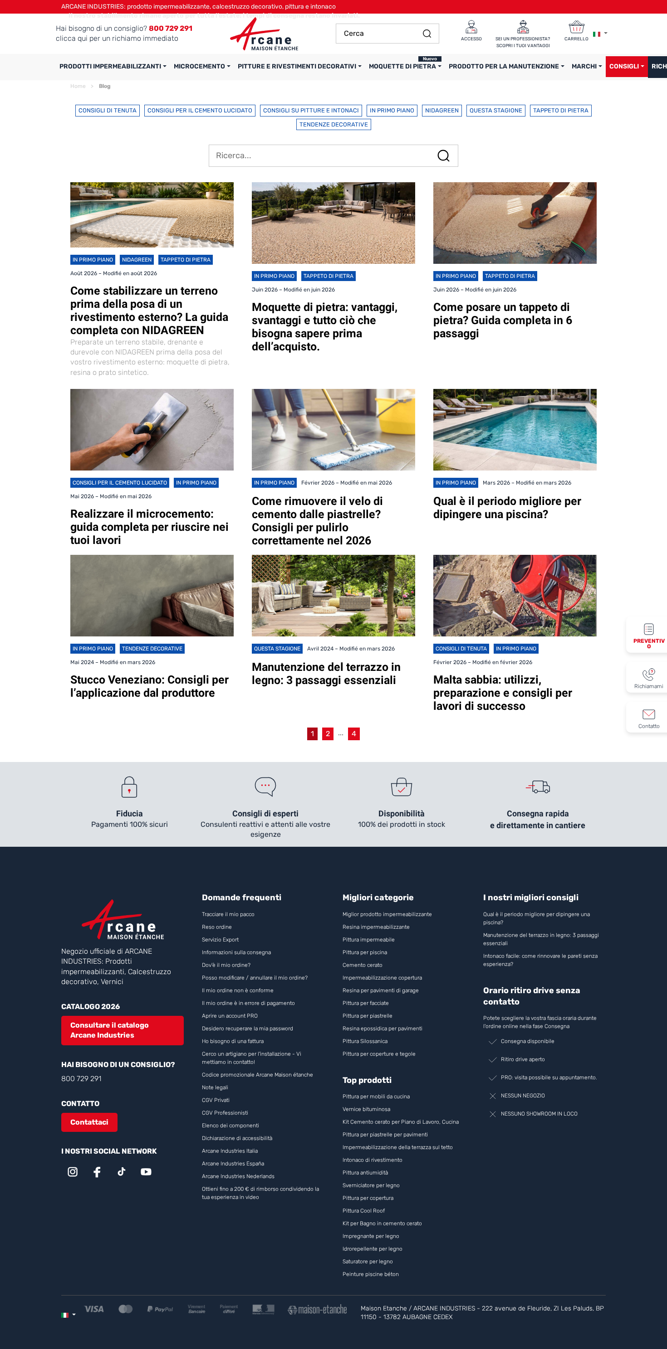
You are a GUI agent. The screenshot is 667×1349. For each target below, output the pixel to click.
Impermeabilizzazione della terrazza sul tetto (398, 1147)
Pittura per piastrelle (367, 1016)
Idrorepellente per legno (372, 1249)
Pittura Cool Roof (364, 1211)
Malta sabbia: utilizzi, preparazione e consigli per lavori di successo (502, 693)
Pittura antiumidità (365, 1172)
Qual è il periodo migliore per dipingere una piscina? (507, 508)
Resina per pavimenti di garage (381, 990)
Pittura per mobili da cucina (376, 1096)
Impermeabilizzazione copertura (382, 978)
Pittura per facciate (366, 1003)
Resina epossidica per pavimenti (382, 1028)
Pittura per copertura (368, 1198)
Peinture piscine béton (371, 1274)
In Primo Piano (392, 110)
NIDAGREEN (442, 110)
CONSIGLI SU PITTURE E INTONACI (311, 110)
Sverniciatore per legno (372, 1185)
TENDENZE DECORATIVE (333, 124)
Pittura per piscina (365, 952)
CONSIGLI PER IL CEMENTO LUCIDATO (199, 110)
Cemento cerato (363, 965)
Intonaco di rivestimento (372, 1160)
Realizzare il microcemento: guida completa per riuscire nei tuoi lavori (149, 527)
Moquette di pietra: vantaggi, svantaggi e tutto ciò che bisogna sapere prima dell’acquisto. (324, 327)
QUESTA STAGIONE (496, 110)
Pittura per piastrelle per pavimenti (385, 1134)
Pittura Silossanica (365, 1041)
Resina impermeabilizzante (376, 927)
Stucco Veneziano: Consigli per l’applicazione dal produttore (149, 686)
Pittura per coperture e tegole (379, 1054)
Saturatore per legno (368, 1261)
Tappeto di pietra (561, 110)
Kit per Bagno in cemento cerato (382, 1223)
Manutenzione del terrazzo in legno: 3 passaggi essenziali (326, 673)
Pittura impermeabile (369, 940)
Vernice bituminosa (366, 1109)
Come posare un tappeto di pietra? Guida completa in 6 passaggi (502, 320)
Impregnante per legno (371, 1236)
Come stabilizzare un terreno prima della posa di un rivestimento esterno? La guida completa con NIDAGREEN (149, 310)
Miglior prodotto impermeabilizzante (387, 914)
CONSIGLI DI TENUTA (107, 110)
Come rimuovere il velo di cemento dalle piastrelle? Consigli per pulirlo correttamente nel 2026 (317, 521)
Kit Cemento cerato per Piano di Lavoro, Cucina (401, 1122)
